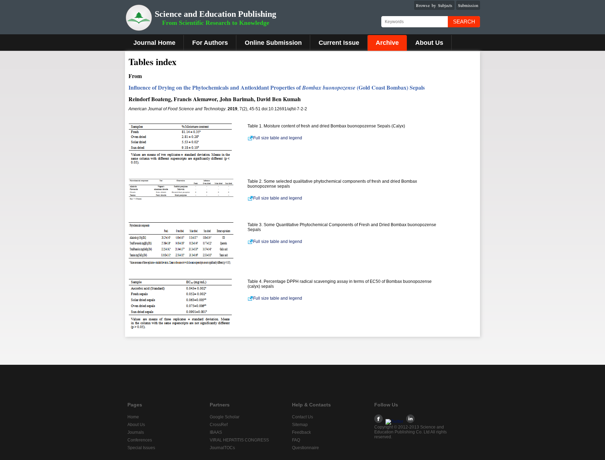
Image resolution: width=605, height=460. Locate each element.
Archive (387, 42)
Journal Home (154, 42)
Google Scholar (224, 416)
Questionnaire (305, 447)
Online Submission (273, 42)
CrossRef (219, 424)
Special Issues (141, 447)
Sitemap (300, 424)
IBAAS (216, 432)
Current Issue (339, 42)
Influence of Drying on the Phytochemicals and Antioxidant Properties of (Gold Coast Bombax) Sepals (276, 87)
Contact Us (302, 416)
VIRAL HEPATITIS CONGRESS (239, 440)
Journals (135, 432)
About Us (429, 42)
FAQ (296, 440)
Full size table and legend (277, 137)
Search (464, 22)
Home (133, 416)
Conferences (139, 440)
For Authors (210, 42)
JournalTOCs (222, 447)
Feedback (301, 432)
